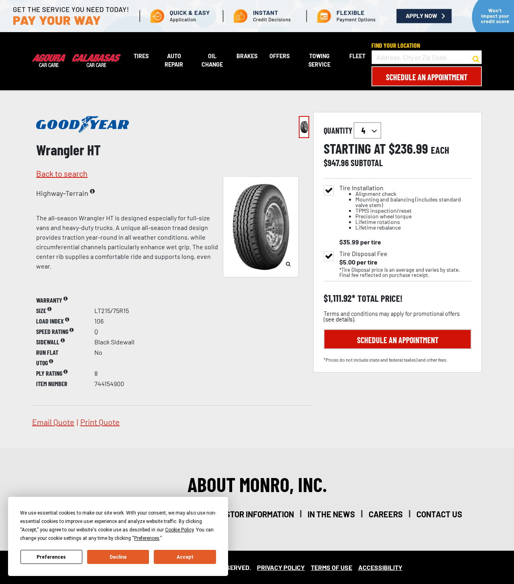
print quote (100, 422)
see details (339, 319)
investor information (251, 514)
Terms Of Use (331, 567)
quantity (339, 130)
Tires (141, 56)
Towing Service (319, 60)
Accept (185, 557)
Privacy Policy (281, 567)
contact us (439, 514)
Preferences (51, 557)
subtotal (367, 162)
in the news (331, 514)
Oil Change (212, 60)
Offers (279, 56)
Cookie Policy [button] (179, 530)
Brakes (247, 56)
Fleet (357, 56)
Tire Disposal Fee (363, 253)
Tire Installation (400, 208)
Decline (118, 557)
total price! (378, 298)
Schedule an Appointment (426, 77)
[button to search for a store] (476, 57)
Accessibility (380, 567)
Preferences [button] (146, 538)
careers (386, 514)
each (440, 150)
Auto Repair (174, 60)
